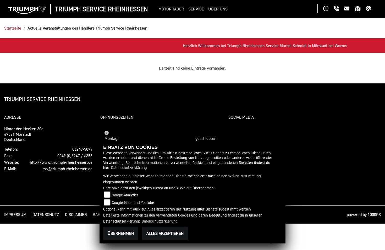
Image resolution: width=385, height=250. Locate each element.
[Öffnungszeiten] (328, 9)
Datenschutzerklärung (129, 167)
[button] (172, 9)
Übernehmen (121, 233)
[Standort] (360, 9)
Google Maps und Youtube (133, 202)
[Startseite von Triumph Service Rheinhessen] (27, 10)
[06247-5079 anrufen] (339, 9)
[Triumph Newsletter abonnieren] (371, 9)
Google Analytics (125, 195)
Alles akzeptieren (165, 233)
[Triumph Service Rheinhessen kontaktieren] (349, 9)
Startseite (12, 28)
